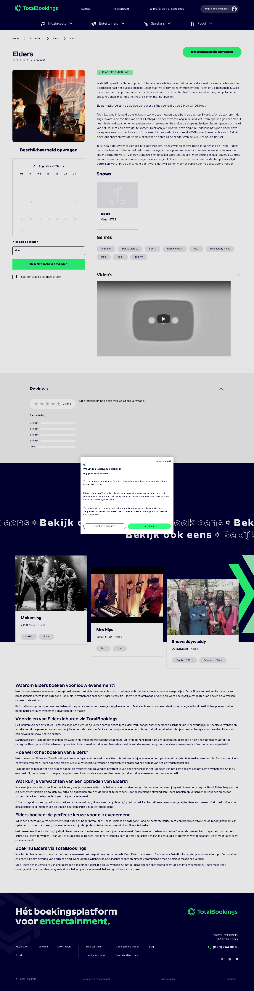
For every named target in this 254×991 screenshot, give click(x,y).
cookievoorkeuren (144, 508)
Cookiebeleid (94, 515)
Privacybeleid (163, 462)
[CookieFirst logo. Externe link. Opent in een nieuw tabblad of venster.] (84, 464)
